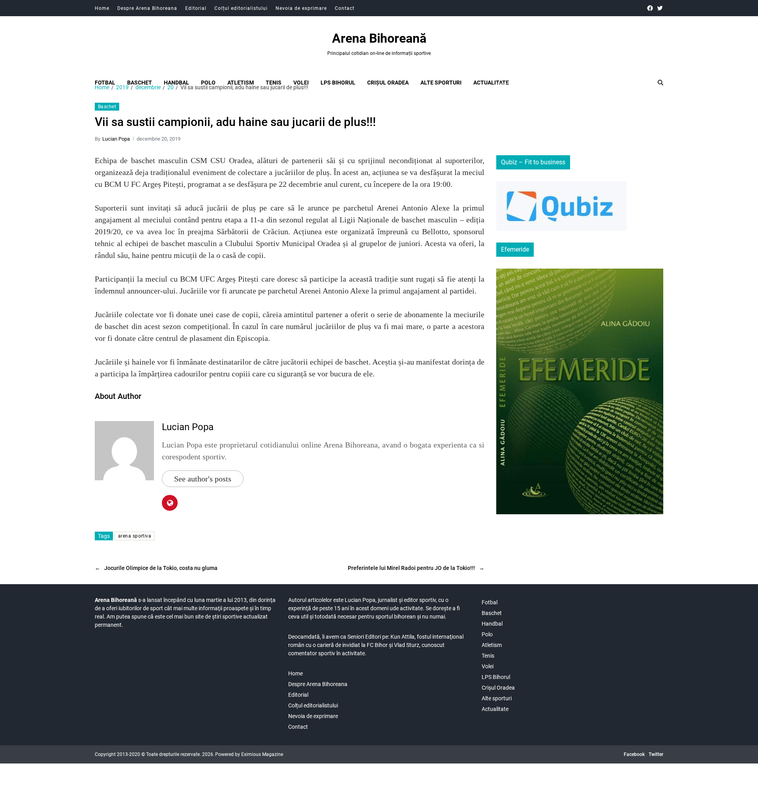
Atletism (240, 82)
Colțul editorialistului (241, 8)
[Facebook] (650, 8)
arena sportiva (134, 536)
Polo (208, 82)
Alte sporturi (441, 82)
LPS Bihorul (338, 82)
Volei (301, 82)
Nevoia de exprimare (301, 8)
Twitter (656, 754)
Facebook (634, 754)
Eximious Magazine (262, 754)
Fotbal (105, 82)
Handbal (176, 82)
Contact (345, 8)
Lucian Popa (116, 139)
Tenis (273, 82)
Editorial (195, 8)
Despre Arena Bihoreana (147, 8)
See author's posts (202, 478)
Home (102, 8)
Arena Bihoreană (379, 38)
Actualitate (491, 82)
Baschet (139, 82)
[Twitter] (660, 8)
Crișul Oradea (388, 82)
